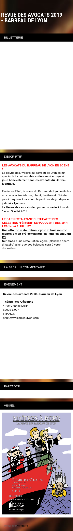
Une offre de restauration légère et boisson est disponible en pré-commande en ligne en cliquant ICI (36, 233)
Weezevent (22, 526)
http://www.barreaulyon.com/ (21, 317)
